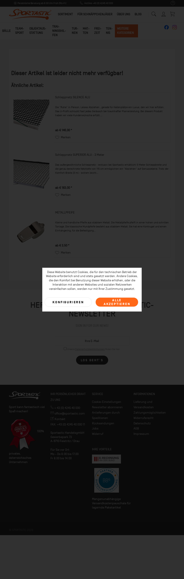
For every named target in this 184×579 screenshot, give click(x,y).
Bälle (6, 30)
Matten (86, 30)
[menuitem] (170, 3)
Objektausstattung (37, 30)
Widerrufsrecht (143, 418)
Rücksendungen (103, 423)
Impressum (141, 434)
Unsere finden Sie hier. (93, 349)
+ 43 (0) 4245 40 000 (67, 408)
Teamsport (19, 30)
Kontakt (59, 419)
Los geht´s (92, 360)
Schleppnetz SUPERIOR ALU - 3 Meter (79, 154)
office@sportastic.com (69, 413)
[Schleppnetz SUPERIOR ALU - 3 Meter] (31, 175)
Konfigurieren (68, 302)
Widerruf (97, 434)
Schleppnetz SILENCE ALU (72, 97)
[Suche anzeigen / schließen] (153, 13)
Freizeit (97, 30)
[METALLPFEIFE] (31, 233)
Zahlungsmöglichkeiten (150, 412)
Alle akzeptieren (117, 302)
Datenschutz (142, 423)
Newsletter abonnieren (107, 407)
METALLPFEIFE (65, 212)
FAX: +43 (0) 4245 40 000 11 (67, 424)
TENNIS (109, 30)
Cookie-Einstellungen (106, 402)
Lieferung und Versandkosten (144, 404)
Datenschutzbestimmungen (90, 349)
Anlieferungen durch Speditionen (106, 415)
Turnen (75, 30)
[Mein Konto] (163, 13)
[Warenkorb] (172, 14)
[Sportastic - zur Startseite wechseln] (30, 14)
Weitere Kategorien (125, 30)
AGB (136, 428)
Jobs (95, 428)
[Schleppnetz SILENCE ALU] (31, 118)
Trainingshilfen (59, 31)
